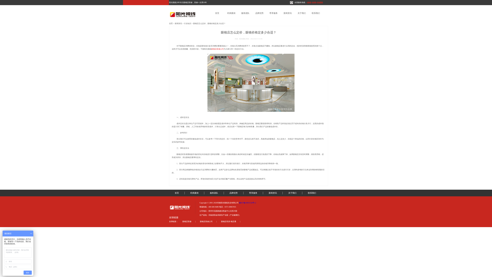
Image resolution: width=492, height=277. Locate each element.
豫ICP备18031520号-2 (247, 203)
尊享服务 (273, 13)
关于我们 (302, 13)
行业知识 (187, 23)
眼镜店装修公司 (206, 221)
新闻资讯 (288, 13)
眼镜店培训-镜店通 (228, 221)
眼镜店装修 (186, 221)
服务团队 (245, 13)
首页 (217, 13)
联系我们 (316, 13)
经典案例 (231, 13)
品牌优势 (259, 13)
